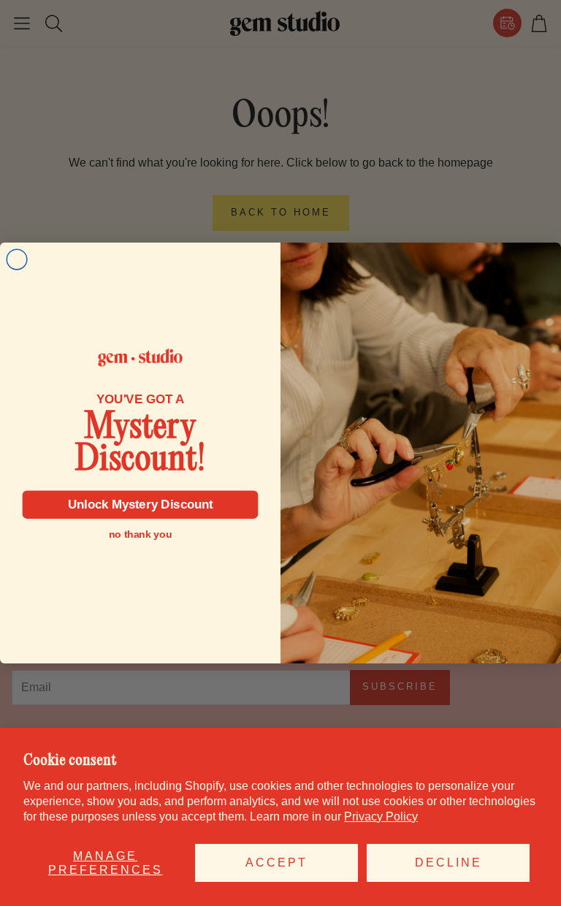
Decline (448, 862)
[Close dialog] (17, 259)
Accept (276, 862)
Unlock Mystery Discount (140, 504)
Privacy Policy (381, 816)
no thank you (140, 534)
